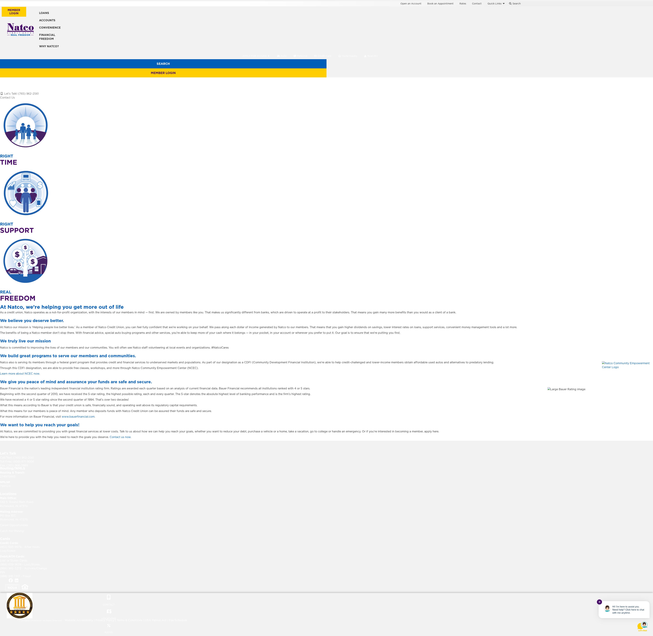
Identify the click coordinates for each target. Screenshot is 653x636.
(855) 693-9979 (10, 547)
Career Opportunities (14, 525)
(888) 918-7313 (10, 576)
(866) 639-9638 (10, 564)
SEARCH (163, 64)
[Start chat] (642, 626)
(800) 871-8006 (23, 461)
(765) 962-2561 (23, 457)
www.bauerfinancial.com (78, 416)
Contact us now (120, 437)
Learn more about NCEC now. (20, 373)
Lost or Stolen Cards (13, 560)
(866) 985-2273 (10, 568)
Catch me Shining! (12, 531)
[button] (504, 3)
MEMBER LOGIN (14, 11)
